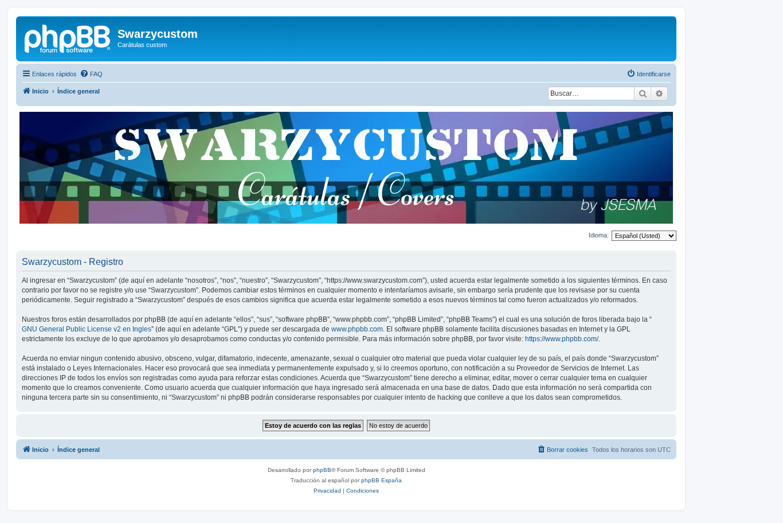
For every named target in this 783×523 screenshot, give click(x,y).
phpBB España (381, 480)
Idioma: (599, 235)
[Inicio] (68, 37)
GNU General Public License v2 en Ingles (86, 329)
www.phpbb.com (357, 329)
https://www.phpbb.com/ (561, 339)
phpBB (322, 470)
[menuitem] (91, 74)
